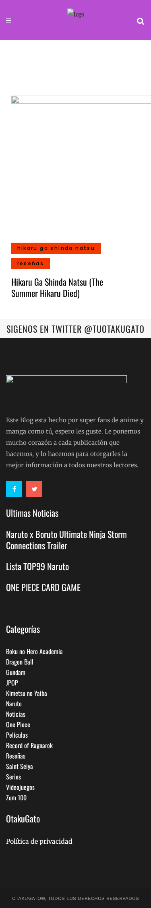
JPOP (12, 682)
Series (13, 776)
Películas (17, 735)
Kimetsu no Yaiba (26, 693)
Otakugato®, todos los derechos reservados (75, 898)
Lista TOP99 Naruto (37, 566)
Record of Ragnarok (29, 745)
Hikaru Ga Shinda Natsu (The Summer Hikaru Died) (57, 287)
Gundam (15, 672)
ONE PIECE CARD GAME (43, 587)
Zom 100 (16, 797)
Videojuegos (20, 787)
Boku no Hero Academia (34, 651)
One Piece (18, 724)
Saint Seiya (19, 766)
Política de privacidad (39, 841)
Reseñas (15, 756)
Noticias (15, 714)
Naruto (14, 703)
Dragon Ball (19, 662)
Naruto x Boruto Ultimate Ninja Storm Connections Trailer (66, 540)
